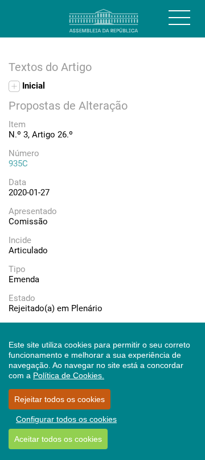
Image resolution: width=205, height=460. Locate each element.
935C (18, 163)
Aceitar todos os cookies (58, 439)
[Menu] (179, 18)
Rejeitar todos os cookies (59, 399)
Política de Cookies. (68, 375)
